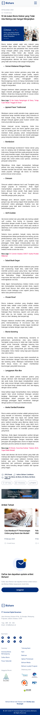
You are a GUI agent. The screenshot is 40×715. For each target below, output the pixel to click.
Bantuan (24, 655)
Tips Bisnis (11, 477)
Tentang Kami (25, 648)
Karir (22, 652)
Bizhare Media (25, 662)
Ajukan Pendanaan (27, 659)
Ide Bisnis (19, 477)
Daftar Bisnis (5, 657)
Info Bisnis (25, 477)
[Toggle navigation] (35, 3)
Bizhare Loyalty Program (29, 666)
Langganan (20, 590)
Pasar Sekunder (6, 661)
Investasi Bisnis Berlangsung (6, 653)
